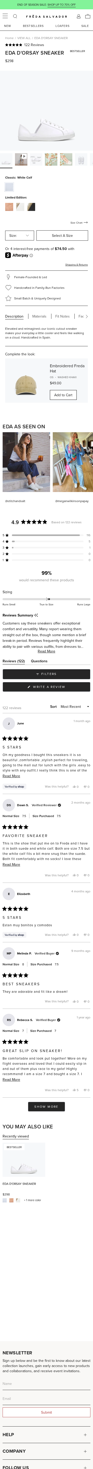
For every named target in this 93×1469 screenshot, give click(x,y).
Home (9, 38)
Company (14, 1451)
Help (8, 1434)
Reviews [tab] (14, 662)
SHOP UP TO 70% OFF (62, 5)
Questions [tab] (39, 662)
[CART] (88, 16)
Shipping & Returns (76, 264)
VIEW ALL (24, 38)
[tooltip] (36, 615)
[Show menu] (5, 16)
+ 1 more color (32, 1200)
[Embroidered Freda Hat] (26, 380)
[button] (46, 45)
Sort (54, 706)
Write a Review (58, 688)
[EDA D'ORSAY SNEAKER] (24, 1160)
